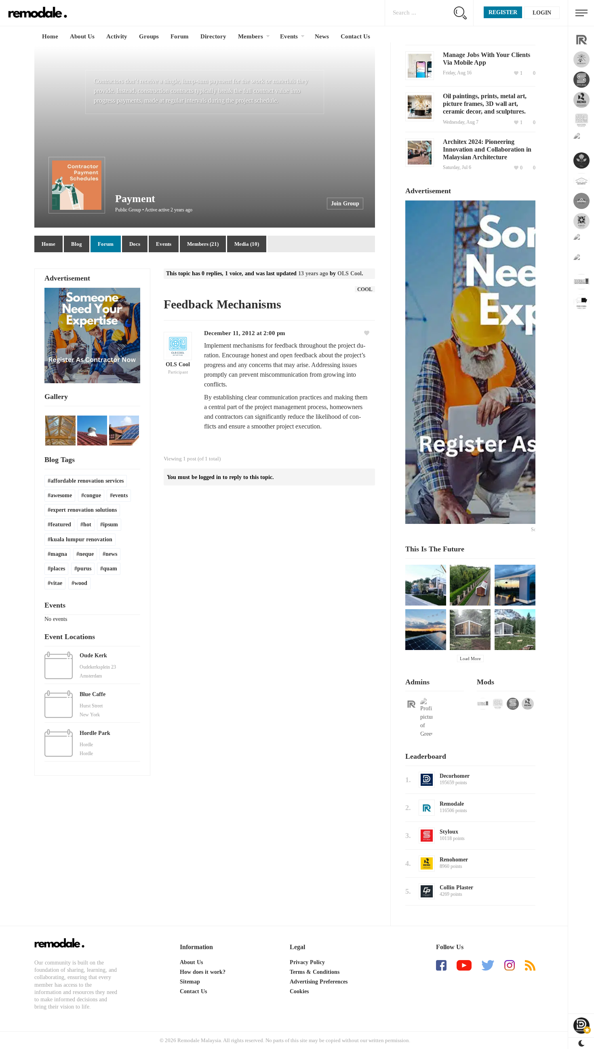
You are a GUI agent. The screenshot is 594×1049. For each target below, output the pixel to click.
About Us (82, 36)
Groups (149, 36)
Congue (92, 495)
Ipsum (110, 524)
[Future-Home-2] (470, 585)
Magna (59, 554)
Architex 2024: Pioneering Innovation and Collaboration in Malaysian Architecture (487, 149)
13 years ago (313, 273)
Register (503, 12)
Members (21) (203, 244)
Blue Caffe (92, 694)
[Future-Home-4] (425, 629)
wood (80, 583)
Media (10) (246, 244)
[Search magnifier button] (460, 12)
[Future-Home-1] (425, 585)
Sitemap (190, 982)
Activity (116, 36)
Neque (86, 554)
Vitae (56, 583)
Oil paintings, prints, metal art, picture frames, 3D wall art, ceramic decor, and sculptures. (485, 104)
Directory (213, 36)
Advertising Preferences (319, 982)
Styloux (449, 832)
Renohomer (454, 860)
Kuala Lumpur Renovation (81, 539)
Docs (134, 244)
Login (542, 13)
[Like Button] (367, 333)
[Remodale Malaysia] (59, 943)
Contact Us (355, 36)
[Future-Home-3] (515, 585)
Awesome (61, 495)
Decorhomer (455, 776)
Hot (87, 524)
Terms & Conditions (314, 972)
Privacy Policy (307, 962)
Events (289, 36)
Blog (76, 244)
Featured (61, 524)
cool (365, 289)
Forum (180, 36)
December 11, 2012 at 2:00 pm (244, 333)
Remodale (452, 804)
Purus (84, 569)
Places (58, 569)
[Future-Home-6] (515, 629)
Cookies (299, 991)
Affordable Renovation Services (87, 481)
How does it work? (202, 972)
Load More (470, 658)
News (322, 36)
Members (250, 36)
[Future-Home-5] (470, 629)
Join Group (345, 204)
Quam (110, 569)
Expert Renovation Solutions (84, 510)
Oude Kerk (93, 655)
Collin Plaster (456, 887)
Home (50, 36)
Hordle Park (95, 733)
